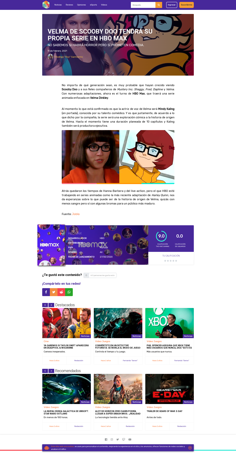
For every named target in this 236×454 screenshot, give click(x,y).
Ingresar (172, 5)
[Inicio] (46, 4)
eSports (93, 5)
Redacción (78, 361)
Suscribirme (186, 5)
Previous (45, 305)
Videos (104, 5)
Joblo (76, 214)
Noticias (58, 5)
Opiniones (81, 5)
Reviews (69, 5)
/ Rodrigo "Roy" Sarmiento (68, 56)
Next (51, 305)
